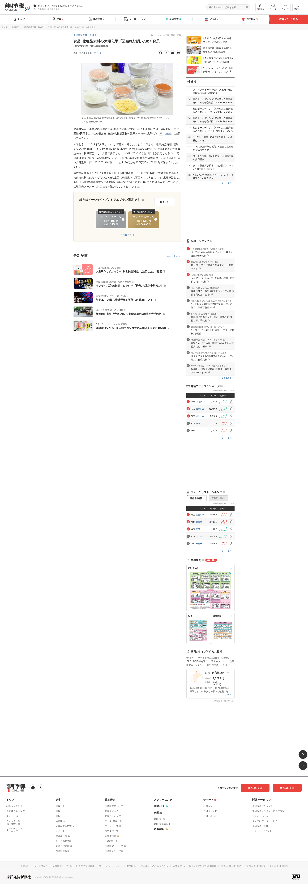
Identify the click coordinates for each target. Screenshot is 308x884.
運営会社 (25, 865)
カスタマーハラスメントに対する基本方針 (194, 865)
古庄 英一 (99, 52)
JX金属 (199, 401)
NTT (198, 529)
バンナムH (200, 416)
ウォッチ (285, 9)
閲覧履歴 (260, 9)
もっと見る (172, 256)
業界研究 (174, 19)
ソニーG (199, 536)
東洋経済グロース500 (33, 26)
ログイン (297, 8)
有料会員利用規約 (255, 865)
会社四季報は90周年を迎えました (49, 9)
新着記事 (16, 26)
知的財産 (131, 865)
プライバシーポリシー (110, 865)
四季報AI (251, 19)
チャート (273, 9)
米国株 (213, 19)
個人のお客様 (255, 787)
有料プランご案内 (288, 19)
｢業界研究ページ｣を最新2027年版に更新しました (61, 5)
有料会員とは (127, 234)
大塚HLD (200, 408)
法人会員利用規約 (278, 865)
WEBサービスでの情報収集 (80, 865)
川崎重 (199, 521)
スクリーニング (137, 19)
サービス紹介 (41, 865)
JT (197, 430)
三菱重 (199, 543)
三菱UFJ (200, 514)
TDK (198, 423)
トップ (21, 19)
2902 (168, 133)
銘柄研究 (97, 19)
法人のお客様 (287, 787)
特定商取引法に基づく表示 (154, 865)
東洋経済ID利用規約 (231, 865)
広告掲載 (57, 865)
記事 (59, 19)
